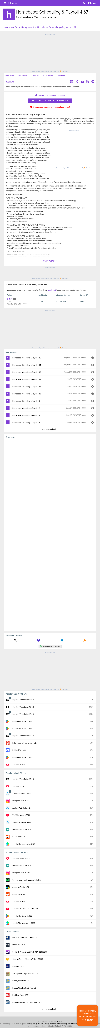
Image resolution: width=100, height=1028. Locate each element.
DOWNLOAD (35, 75)
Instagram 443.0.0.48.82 (21, 873)
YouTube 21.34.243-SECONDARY (25, 909)
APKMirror (12, 3)
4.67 (11, 299)
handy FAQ (52, 290)
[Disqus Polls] (50, 471)
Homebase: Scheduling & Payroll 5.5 (26, 423)
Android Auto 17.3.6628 (21, 794)
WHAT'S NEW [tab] (9, 75)
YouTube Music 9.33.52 (21, 815)
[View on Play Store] (82, 82)
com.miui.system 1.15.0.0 (22, 830)
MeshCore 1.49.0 (18, 945)
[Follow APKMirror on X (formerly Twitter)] (15, 641)
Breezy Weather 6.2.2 (20, 981)
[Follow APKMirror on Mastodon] (38, 641)
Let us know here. (55, 1021)
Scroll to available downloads (51, 101)
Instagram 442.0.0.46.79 (21, 801)
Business (10, 82)
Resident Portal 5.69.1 (20, 995)
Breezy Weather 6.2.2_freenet (24, 988)
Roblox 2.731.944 (19, 750)
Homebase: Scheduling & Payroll (53, 27)
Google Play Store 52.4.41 (22, 721)
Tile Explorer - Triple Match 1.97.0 (25, 974)
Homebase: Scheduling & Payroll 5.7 (26, 415)
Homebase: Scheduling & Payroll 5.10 (26, 394)
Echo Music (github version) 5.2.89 (25, 743)
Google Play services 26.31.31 (23, 844)
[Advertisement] (50, 53)
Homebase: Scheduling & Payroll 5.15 (26, 358)
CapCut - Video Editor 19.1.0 (23, 707)
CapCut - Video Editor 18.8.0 (23, 700)
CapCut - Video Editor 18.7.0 (23, 736)
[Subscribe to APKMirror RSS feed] (84, 641)
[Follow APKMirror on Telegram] (61, 641)
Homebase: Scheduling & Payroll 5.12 (26, 379)
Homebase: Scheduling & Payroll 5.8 (26, 408)
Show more (48, 261)
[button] (71, 82)
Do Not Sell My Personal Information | (52, 1024)
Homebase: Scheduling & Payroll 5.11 (26, 387)
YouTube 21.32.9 (18, 902)
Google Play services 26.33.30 (23, 923)
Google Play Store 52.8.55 (22, 916)
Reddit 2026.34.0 (18, 894)
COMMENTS (61, 75)
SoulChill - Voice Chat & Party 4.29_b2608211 (29, 952)
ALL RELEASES (48, 75)
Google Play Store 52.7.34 (22, 729)
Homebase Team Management (39, 17)
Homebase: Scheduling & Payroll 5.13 (26, 372)
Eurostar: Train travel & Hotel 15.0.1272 (27, 938)
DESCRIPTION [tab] (22, 75)
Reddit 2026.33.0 (18, 837)
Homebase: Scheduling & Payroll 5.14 (26, 365)
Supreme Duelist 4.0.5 (20, 887)
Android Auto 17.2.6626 (21, 808)
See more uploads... (50, 429)
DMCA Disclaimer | (74, 1024)
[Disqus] (50, 534)
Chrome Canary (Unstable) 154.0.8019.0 (27, 959)
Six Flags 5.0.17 (18, 966)
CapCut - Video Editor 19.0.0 (23, 714)
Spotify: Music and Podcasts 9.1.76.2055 (27, 880)
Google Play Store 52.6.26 (22, 757)
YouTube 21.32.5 (18, 765)
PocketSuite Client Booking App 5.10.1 (27, 1002)
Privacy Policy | (32, 1024)
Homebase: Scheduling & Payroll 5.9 (26, 401)
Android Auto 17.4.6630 (21, 822)
